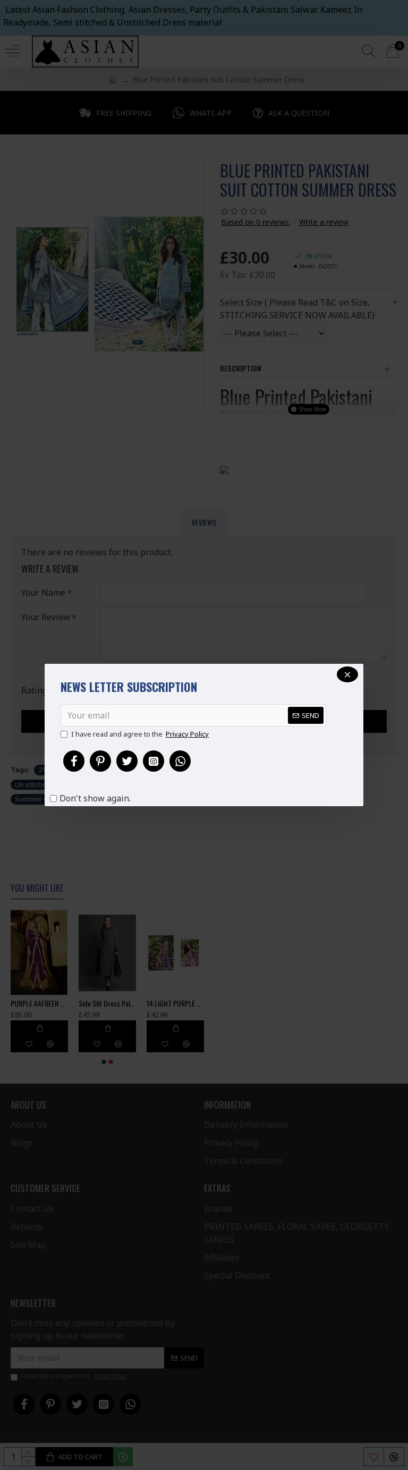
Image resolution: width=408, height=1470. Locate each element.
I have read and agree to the (140, 734)
